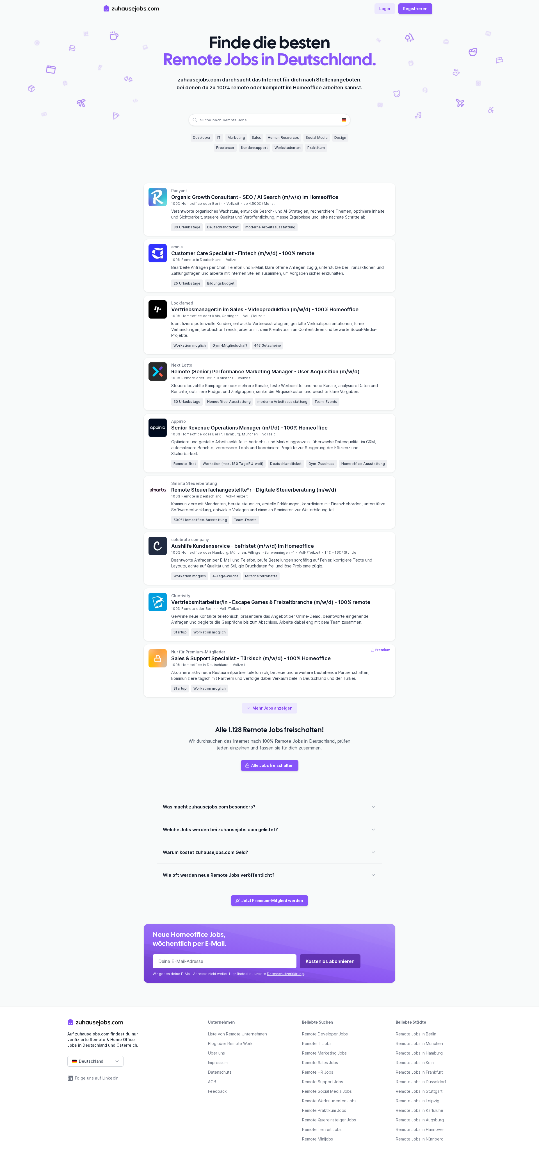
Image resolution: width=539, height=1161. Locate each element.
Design (340, 137)
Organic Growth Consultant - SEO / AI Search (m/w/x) (254, 197)
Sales (256, 137)
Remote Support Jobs (322, 1081)
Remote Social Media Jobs (327, 1091)
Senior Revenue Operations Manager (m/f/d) (249, 428)
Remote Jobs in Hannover (420, 1129)
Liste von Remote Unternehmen (237, 1034)
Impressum (218, 1062)
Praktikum (316, 148)
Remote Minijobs (317, 1139)
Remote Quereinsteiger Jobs (329, 1119)
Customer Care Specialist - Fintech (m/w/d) (242, 253)
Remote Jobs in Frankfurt (419, 1072)
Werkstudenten (288, 148)
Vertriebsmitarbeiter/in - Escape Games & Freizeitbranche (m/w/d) (270, 602)
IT (219, 137)
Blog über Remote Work (230, 1043)
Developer (202, 137)
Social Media (317, 137)
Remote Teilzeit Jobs (322, 1129)
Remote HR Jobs (317, 1072)
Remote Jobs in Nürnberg (420, 1139)
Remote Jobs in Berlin (416, 1034)
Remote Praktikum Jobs (324, 1110)
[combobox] (200, 120)
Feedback (217, 1091)
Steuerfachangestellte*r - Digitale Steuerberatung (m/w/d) (253, 490)
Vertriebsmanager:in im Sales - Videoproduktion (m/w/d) (264, 309)
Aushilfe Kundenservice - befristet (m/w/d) (242, 546)
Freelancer (225, 148)
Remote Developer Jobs (325, 1034)
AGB (212, 1081)
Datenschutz (220, 1072)
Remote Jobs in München (419, 1043)
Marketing (236, 137)
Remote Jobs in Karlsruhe (419, 1110)
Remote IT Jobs (317, 1043)
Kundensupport (254, 148)
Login (384, 8)
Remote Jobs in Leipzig (417, 1100)
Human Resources (283, 137)
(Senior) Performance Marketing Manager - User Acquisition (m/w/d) (265, 371)
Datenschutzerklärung (285, 974)
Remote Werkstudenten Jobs (329, 1100)
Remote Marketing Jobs (324, 1053)
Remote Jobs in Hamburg (419, 1053)
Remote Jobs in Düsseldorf (421, 1081)
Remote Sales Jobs (320, 1062)
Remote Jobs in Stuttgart (419, 1091)
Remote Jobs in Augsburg (420, 1119)
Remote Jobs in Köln (415, 1062)
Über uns (216, 1053)
